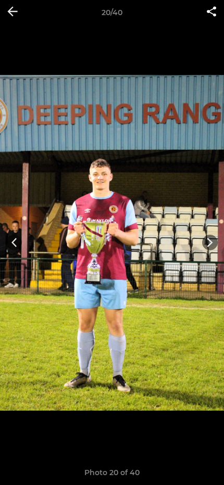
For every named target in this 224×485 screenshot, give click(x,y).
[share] (211, 12)
